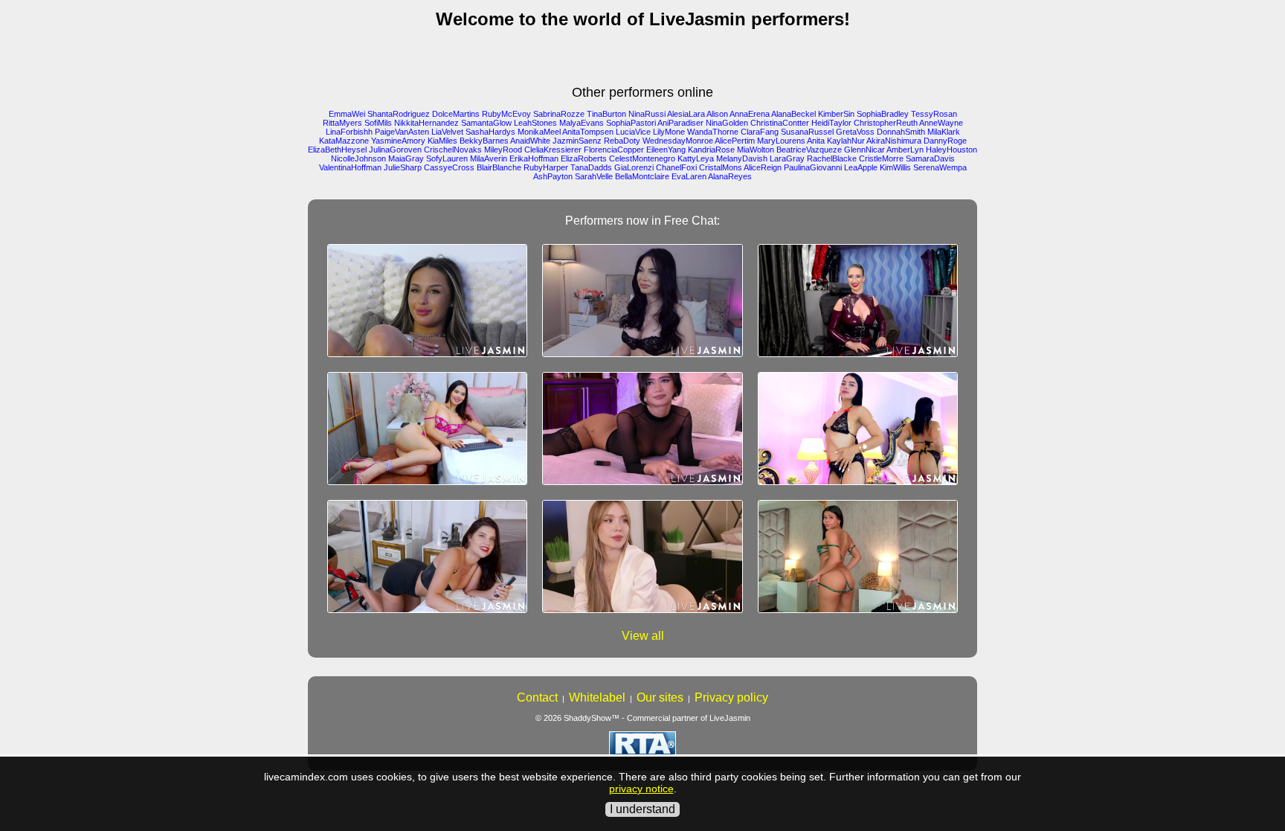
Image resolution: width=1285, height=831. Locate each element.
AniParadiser (680, 122)
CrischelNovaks (453, 149)
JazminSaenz (577, 140)
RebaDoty (622, 140)
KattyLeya (695, 158)
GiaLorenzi (634, 167)
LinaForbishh (349, 131)
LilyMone (669, 131)
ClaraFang (760, 131)
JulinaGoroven (395, 149)
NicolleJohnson (358, 158)
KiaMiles (442, 140)
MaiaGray (406, 158)
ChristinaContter (779, 122)
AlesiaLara (686, 113)
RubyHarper (546, 167)
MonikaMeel (539, 131)
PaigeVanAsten (402, 131)
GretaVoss (855, 131)
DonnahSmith (901, 131)
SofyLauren (447, 158)
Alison (717, 113)
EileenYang (666, 149)
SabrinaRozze (558, 113)
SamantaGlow (486, 122)
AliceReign (763, 167)
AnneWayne (941, 122)
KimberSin (836, 113)
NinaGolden (727, 122)
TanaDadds (591, 167)
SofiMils (378, 122)
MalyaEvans (581, 122)
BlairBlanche (499, 167)
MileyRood (503, 149)
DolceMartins (456, 113)
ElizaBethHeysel (337, 149)
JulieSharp (403, 167)
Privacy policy (731, 697)
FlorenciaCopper (614, 149)
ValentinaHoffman (350, 167)
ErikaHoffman (533, 158)
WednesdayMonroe (677, 140)
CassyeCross (449, 167)
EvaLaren (689, 176)
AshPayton (553, 176)
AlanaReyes (730, 176)
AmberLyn (905, 149)
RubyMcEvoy (506, 113)
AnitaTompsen (587, 131)
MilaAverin (488, 158)
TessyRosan (934, 113)
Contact (537, 697)
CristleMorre (881, 158)
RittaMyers (342, 122)
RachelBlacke (832, 158)
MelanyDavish (741, 158)
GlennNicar (864, 149)
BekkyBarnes (484, 140)
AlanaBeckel (793, 113)
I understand (642, 809)
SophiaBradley (883, 113)
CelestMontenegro (642, 158)
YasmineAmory (398, 140)
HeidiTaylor (831, 122)
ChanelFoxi (676, 167)
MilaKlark (943, 131)
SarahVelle (594, 176)
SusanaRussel (807, 131)
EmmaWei (347, 113)
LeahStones (535, 122)
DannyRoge (945, 140)
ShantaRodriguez (398, 113)
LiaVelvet (447, 131)
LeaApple (860, 167)
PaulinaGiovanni (813, 167)
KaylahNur (846, 140)
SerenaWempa (940, 167)
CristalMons (720, 167)
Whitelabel (597, 697)
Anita (816, 140)
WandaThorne (712, 131)
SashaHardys (490, 131)
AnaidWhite (530, 140)
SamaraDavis (930, 158)
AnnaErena (750, 113)
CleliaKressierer (553, 149)
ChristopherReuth (886, 122)
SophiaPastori (631, 122)
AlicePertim (735, 140)
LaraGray (787, 158)
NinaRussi (647, 113)
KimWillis (895, 167)
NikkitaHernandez (426, 122)
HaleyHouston (951, 149)
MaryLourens (781, 140)
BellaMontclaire (642, 176)
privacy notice (641, 789)
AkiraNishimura (893, 140)
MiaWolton (755, 149)
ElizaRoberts (584, 158)
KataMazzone (344, 140)
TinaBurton (606, 113)
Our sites (660, 697)
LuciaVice (633, 131)
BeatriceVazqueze (809, 149)
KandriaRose (711, 149)
